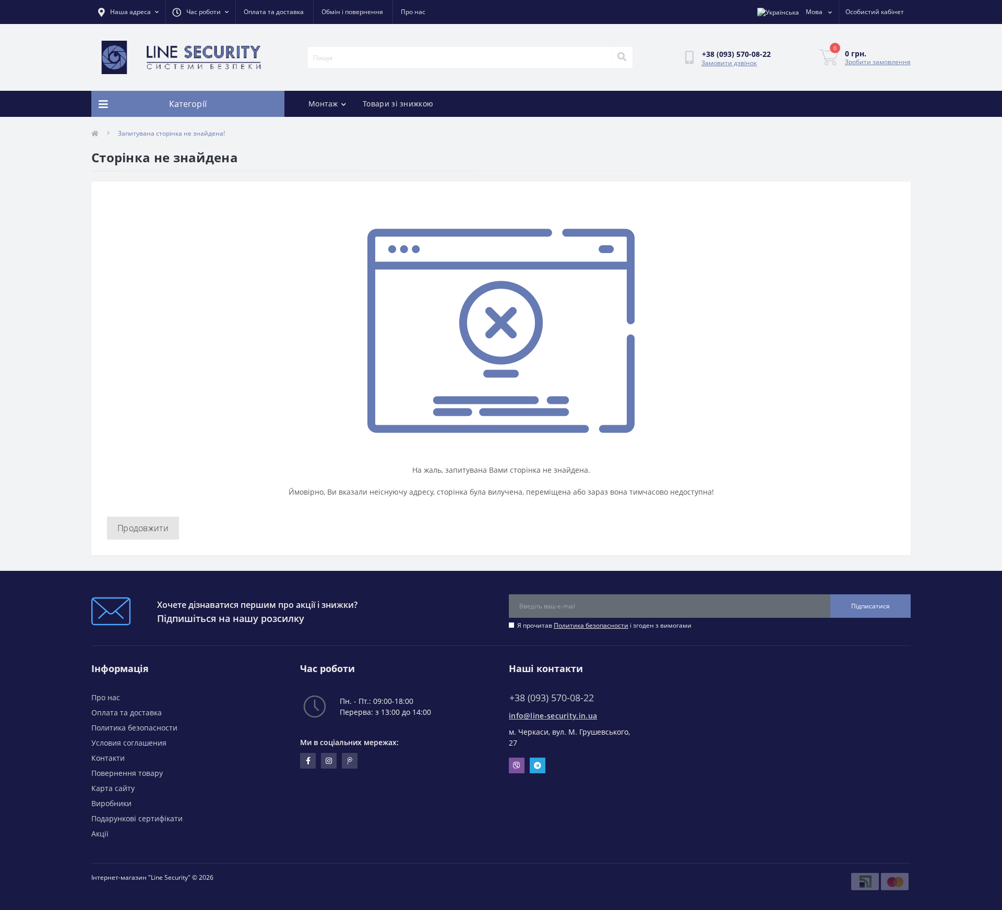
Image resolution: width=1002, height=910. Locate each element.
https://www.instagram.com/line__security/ (329, 761)
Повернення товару (127, 773)
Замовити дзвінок (729, 62)
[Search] (622, 57)
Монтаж (323, 104)
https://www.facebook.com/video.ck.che (308, 761)
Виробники (111, 803)
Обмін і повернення (352, 11)
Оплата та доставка (274, 11)
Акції (100, 834)
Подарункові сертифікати (137, 818)
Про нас (413, 11)
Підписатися (870, 606)
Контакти (108, 758)
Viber (516, 765)
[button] (200, 12)
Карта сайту (113, 788)
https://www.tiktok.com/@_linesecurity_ (349, 761)
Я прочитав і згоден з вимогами (604, 625)
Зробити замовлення (878, 61)
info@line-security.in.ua (553, 716)
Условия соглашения (128, 743)
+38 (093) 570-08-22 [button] (551, 698)
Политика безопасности (591, 625)
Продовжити (143, 528)
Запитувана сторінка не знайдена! (171, 133)
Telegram (537, 765)
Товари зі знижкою (398, 104)
